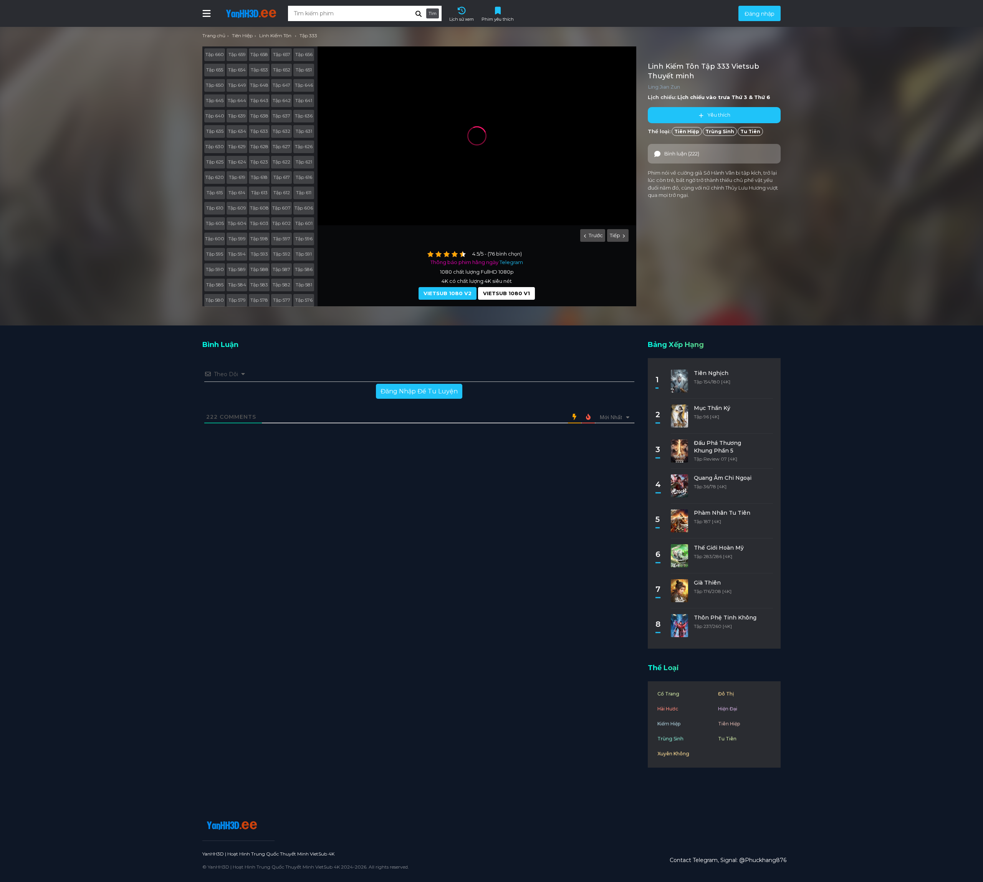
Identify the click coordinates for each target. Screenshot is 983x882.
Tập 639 (237, 116)
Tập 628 (259, 146)
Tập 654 (237, 70)
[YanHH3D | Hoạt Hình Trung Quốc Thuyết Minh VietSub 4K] (230, 825)
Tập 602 (281, 223)
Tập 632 (281, 131)
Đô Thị (726, 694)
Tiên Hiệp (686, 131)
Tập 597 (281, 238)
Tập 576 (304, 300)
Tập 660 (214, 54)
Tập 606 (304, 208)
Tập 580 (214, 300)
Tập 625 (214, 162)
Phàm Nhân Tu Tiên (722, 512)
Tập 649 (237, 85)
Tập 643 (259, 100)
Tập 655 (214, 70)
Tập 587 (281, 269)
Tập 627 (281, 146)
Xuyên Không (673, 753)
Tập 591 (304, 254)
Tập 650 (215, 85)
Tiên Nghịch (711, 373)
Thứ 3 (739, 97)
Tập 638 (259, 116)
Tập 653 (259, 70)
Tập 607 (281, 208)
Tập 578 (259, 300)
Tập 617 (281, 177)
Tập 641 (303, 100)
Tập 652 (281, 70)
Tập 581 (304, 284)
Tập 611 (303, 192)
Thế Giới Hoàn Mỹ (719, 547)
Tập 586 (304, 269)
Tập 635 (214, 131)
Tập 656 (304, 54)
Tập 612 (281, 192)
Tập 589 (237, 269)
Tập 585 (214, 284)
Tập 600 (214, 238)
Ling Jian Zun (664, 87)
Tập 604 (237, 223)
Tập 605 (215, 223)
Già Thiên (707, 582)
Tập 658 (259, 54)
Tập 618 (259, 177)
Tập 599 (237, 238)
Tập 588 (259, 269)
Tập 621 (304, 162)
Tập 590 (215, 269)
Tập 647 (281, 85)
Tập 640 (214, 116)
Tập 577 (281, 300)
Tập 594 (237, 254)
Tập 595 (214, 254)
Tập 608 (259, 208)
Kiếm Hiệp (668, 724)
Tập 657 (281, 54)
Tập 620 (214, 177)
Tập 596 (304, 238)
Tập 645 (214, 100)
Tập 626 (304, 146)
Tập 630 (214, 146)
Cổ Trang (668, 694)
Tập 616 (304, 177)
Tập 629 (237, 146)
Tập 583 (259, 284)
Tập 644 (237, 100)
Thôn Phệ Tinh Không (725, 617)
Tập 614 (236, 192)
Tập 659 (237, 54)
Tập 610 (214, 208)
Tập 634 (237, 131)
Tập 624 (237, 162)
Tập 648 (259, 85)
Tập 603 (259, 223)
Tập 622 (281, 162)
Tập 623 (259, 162)
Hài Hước (667, 709)
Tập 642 (282, 100)
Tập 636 (304, 116)
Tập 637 (281, 116)
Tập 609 (237, 208)
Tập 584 (237, 284)
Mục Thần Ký (712, 408)
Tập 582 (281, 284)
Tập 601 (304, 223)
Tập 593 (259, 254)
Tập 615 (215, 192)
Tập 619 (237, 177)
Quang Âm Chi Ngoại (722, 477)
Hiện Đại (727, 709)
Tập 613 (259, 192)
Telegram (511, 262)
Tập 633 (259, 131)
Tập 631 (304, 131)
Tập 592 (281, 254)
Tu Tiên (750, 131)
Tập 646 (304, 85)
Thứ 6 (762, 97)
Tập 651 (304, 70)
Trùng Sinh (719, 131)
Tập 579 (237, 300)
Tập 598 (259, 238)
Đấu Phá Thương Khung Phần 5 (717, 446)
